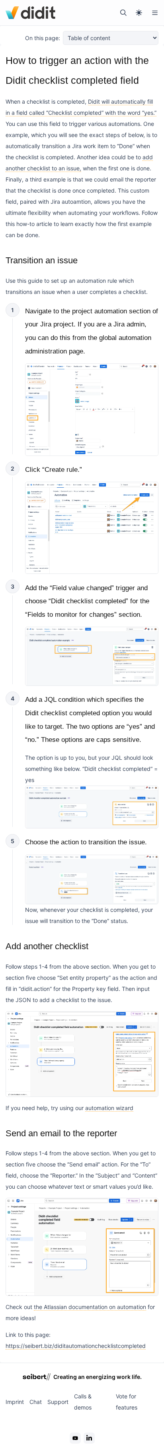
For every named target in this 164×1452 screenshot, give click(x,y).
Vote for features (126, 1402)
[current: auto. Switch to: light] (139, 13)
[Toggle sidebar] (154, 12)
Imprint (15, 1401)
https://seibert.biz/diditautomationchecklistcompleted (76, 1345)
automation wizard (109, 1107)
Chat (35, 1401)
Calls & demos (83, 1402)
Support (57, 1401)
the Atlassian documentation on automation (90, 1306)
